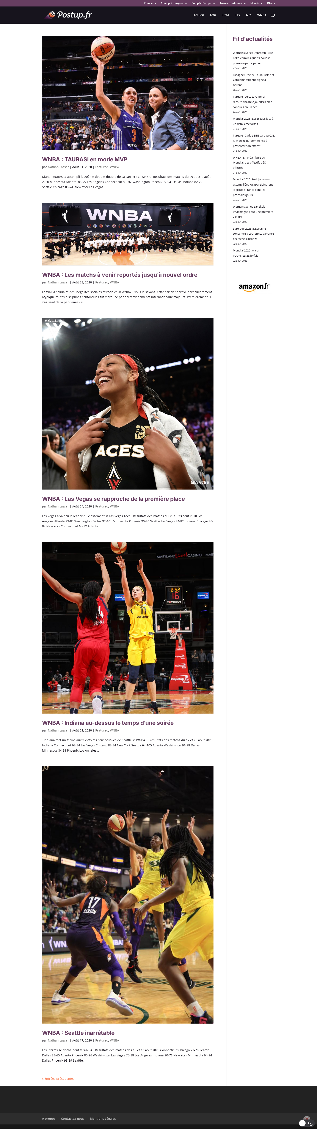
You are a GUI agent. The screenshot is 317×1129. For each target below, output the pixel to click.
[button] (307, 1123)
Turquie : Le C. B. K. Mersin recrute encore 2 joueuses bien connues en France (252, 102)
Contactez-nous (72, 1118)
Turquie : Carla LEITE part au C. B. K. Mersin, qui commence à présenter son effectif (254, 141)
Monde (254, 3)
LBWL (226, 15)
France (148, 3)
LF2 (237, 15)
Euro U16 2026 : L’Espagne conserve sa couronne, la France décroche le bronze (253, 234)
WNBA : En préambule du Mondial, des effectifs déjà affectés (249, 163)
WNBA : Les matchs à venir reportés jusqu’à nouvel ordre (119, 274)
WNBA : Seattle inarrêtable (78, 1032)
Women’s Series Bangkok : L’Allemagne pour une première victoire (253, 212)
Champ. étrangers (172, 3)
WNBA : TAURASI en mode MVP (84, 159)
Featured (101, 167)
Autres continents (231, 3)
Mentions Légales (103, 1118)
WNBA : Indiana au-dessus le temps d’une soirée (108, 722)
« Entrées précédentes (58, 1079)
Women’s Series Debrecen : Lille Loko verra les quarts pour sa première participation (253, 58)
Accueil (198, 15)
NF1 (249, 15)
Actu (212, 15)
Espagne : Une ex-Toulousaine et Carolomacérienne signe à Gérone (253, 80)
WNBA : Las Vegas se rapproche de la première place (113, 498)
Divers (271, 3)
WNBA (261, 15)
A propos (48, 1118)
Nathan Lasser (58, 167)
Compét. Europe (201, 3)
